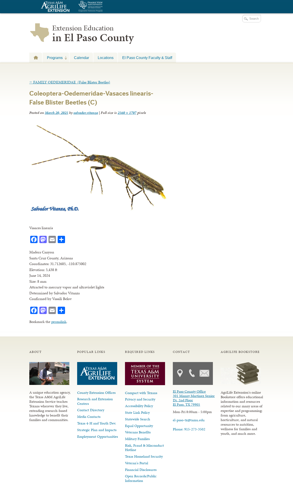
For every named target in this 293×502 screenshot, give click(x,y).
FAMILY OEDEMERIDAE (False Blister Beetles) (69, 82)
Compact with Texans (141, 392)
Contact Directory (90, 410)
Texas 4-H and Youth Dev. (96, 423)
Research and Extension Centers (95, 401)
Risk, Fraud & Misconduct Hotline (144, 447)
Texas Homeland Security (144, 456)
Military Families (137, 438)
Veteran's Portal (136, 463)
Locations (106, 58)
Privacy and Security (140, 399)
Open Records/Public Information (141, 478)
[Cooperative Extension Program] (103, 7)
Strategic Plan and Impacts (97, 429)
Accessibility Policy (139, 405)
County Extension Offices (96, 392)
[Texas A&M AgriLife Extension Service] (54, 7)
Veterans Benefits (138, 432)
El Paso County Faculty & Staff (147, 58)
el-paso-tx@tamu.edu (189, 420)
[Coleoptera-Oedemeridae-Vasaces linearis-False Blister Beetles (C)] (98, 211)
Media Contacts (88, 416)
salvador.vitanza (85, 112)
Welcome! (35, 57)
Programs (53, 58)
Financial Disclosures (141, 469)
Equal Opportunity (139, 425)
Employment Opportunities (97, 436)
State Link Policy (137, 412)
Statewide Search (137, 419)
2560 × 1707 (127, 112)
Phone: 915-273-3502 (189, 429)
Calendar (81, 58)
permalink (58, 321)
